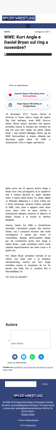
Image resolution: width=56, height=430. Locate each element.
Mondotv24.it (31, 425)
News (7, 32)
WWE (10, 370)
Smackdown (41, 367)
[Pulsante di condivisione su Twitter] (23, 357)
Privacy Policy (28, 414)
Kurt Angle (28, 367)
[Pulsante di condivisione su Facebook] (15, 357)
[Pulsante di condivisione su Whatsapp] (32, 357)
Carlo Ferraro (17, 343)
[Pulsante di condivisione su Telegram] (41, 357)
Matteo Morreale (32, 420)
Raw (34, 367)
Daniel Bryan (18, 367)
